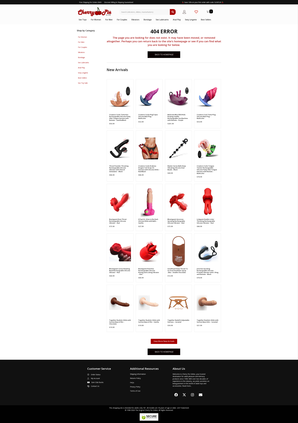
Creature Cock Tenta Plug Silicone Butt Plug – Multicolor (206, 116)
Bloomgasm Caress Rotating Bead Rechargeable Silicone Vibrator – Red (119, 270)
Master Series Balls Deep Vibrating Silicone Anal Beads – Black (177, 168)
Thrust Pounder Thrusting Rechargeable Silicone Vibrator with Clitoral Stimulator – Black (119, 169)
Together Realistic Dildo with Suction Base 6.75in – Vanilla (149, 321)
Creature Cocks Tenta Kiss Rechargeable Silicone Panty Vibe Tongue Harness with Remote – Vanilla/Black (119, 117)
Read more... (187, 386)
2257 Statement (183, 408)
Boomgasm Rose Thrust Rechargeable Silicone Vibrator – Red (118, 221)
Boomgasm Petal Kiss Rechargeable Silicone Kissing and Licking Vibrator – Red (148, 271)
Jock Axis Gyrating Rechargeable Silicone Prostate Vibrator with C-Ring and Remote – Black (207, 271)
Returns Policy (135, 378)
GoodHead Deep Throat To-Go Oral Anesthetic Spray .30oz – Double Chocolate (178, 270)
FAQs (132, 382)
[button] (120, 109)
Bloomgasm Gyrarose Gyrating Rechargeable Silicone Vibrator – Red (176, 221)
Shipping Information (138, 374)
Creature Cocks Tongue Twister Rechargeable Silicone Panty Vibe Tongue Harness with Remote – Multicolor (207, 169)
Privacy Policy (135, 387)
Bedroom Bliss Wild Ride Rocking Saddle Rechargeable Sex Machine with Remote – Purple (178, 117)
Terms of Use (135, 391)
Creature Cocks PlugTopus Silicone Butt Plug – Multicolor (148, 116)
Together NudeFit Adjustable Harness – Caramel (178, 321)
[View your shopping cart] (208, 11)
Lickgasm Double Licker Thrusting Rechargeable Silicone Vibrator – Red (206, 221)
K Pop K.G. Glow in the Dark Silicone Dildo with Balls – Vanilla (148, 221)
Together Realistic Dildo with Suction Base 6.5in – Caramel (207, 321)
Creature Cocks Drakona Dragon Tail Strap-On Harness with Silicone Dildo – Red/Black (149, 169)
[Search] (173, 12)
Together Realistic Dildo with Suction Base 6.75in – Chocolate (120, 322)
